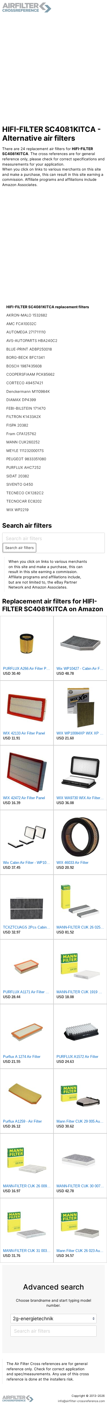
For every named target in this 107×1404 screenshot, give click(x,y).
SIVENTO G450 (19, 484)
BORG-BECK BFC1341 (25, 357)
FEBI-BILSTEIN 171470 (26, 408)
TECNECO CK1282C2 (25, 493)
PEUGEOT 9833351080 (26, 459)
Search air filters (19, 547)
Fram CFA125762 (21, 434)
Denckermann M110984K (28, 391)
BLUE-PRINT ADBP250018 (29, 349)
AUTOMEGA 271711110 (26, 332)
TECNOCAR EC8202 (24, 501)
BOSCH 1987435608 (24, 366)
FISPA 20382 (17, 425)
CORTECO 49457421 (24, 383)
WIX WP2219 (17, 510)
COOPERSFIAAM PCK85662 (30, 374)
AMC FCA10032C (21, 323)
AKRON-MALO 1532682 (26, 315)
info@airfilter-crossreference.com (81, 1401)
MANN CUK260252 (23, 442)
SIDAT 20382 (17, 476)
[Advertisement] (53, 69)
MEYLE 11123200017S (25, 450)
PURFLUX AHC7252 (23, 467)
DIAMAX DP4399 (21, 400)
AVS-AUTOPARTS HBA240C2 (31, 340)
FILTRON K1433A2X (23, 416)
